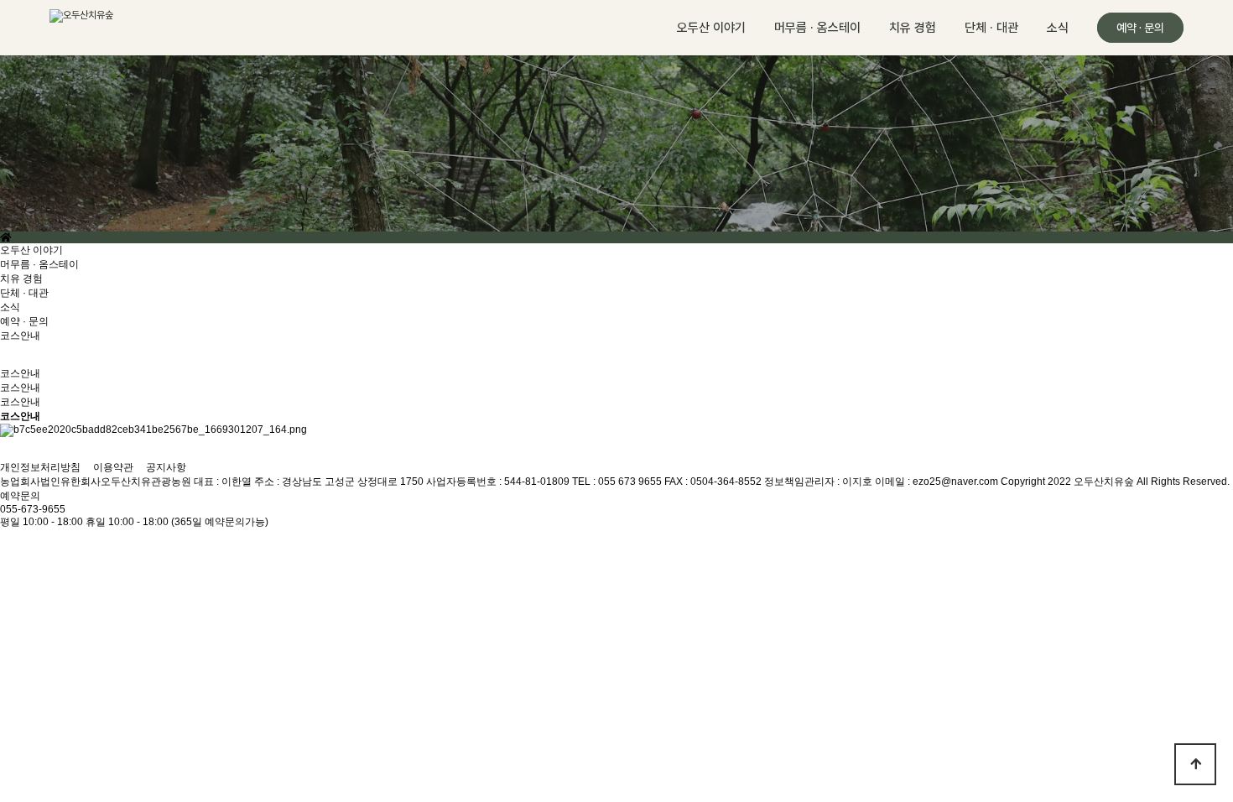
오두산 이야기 (711, 27)
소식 (1058, 27)
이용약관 (113, 467)
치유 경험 (912, 27)
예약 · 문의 (1140, 27)
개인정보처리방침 (40, 467)
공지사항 (166, 467)
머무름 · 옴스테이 (817, 27)
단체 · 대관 (991, 27)
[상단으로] (1195, 764)
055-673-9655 (32, 509)
